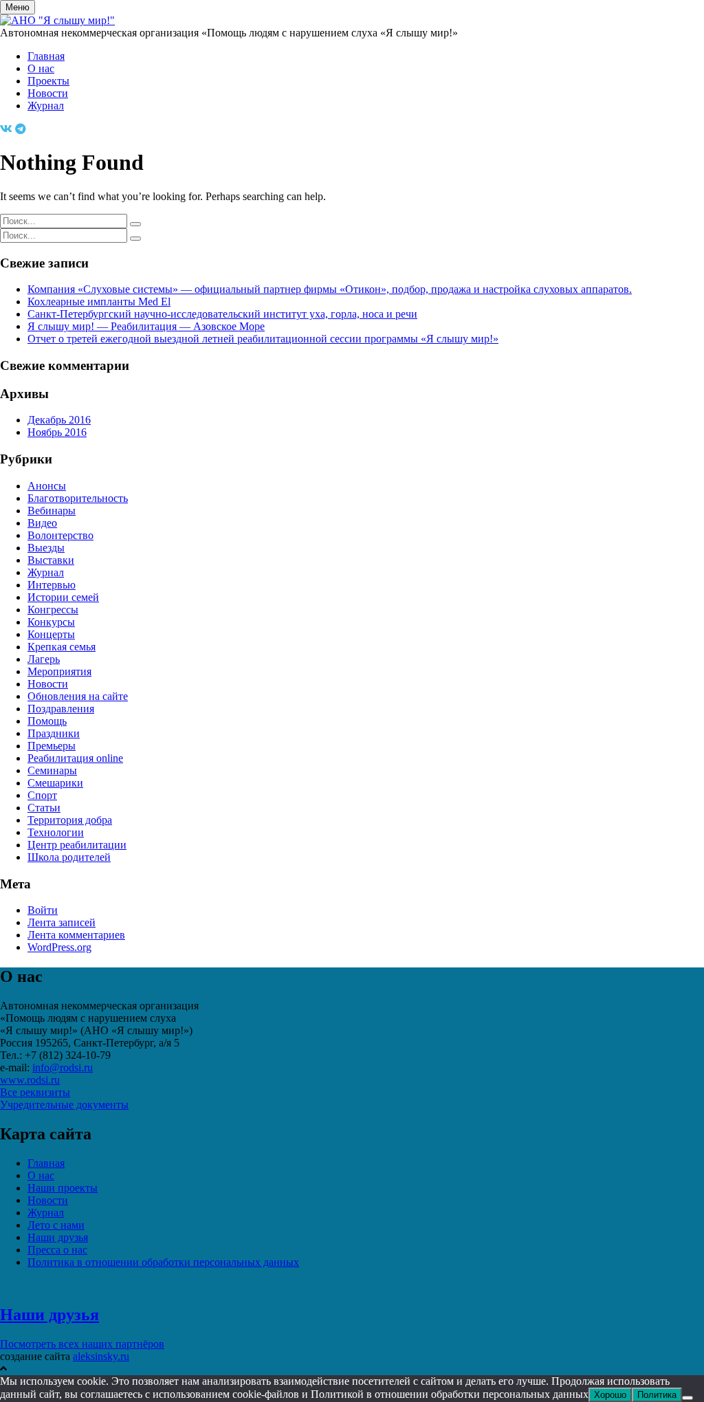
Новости (48, 93)
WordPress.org (59, 947)
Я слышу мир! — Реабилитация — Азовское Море (146, 326)
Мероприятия (59, 671)
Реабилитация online (75, 758)
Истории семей (63, 597)
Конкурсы (51, 622)
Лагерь (44, 659)
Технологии (56, 832)
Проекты (48, 81)
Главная (46, 56)
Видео (42, 523)
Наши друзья (58, 1237)
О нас (41, 68)
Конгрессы (53, 609)
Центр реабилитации (77, 845)
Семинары (52, 770)
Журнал (46, 105)
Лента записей (62, 922)
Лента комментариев (76, 935)
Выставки (51, 560)
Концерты (51, 634)
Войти (43, 910)
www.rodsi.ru (30, 1080)
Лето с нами (56, 1225)
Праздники (54, 733)
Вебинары (52, 510)
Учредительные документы (64, 1104)
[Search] (135, 224)
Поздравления (61, 708)
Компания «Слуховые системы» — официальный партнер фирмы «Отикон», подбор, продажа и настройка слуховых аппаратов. (330, 289)
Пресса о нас (57, 1250)
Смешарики (55, 783)
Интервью (52, 585)
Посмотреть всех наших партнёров (82, 1344)
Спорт (42, 795)
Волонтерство (61, 535)
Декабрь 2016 (59, 420)
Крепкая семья (62, 647)
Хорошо (610, 1395)
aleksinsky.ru (101, 1356)
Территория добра (70, 820)
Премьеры (52, 746)
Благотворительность (78, 498)
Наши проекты (63, 1188)
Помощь (47, 721)
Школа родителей (69, 857)
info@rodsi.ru (62, 1067)
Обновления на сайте (78, 696)
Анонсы (47, 486)
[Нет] (687, 1398)
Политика (656, 1395)
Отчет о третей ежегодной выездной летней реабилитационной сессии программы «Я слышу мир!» (263, 338)
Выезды (46, 548)
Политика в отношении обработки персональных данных (163, 1262)
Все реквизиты (35, 1092)
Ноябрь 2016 (57, 432)
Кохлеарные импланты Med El (99, 301)
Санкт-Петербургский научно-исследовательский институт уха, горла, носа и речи (222, 314)
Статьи (44, 807)
